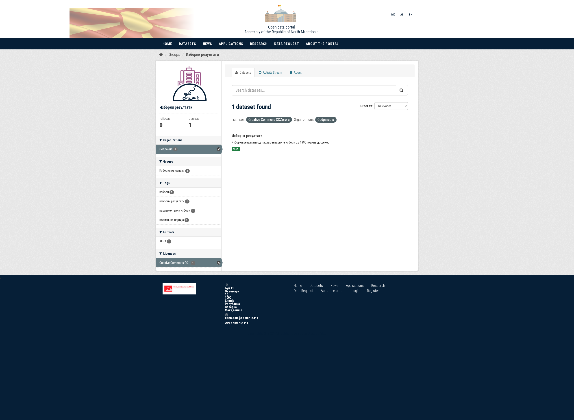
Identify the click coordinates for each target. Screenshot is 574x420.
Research (258, 44)
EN (410, 14)
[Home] (161, 54)
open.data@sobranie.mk (226, 317)
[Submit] (402, 90)
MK (393, 14)
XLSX (235, 149)
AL (401, 14)
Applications (231, 44)
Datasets (187, 44)
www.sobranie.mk (226, 323)
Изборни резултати (202, 54)
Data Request (286, 44)
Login (355, 291)
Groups (174, 54)
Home (167, 44)
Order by (366, 106)
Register (373, 291)
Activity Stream (272, 72)
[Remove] (289, 120)
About (297, 72)
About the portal (322, 44)
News (207, 44)
